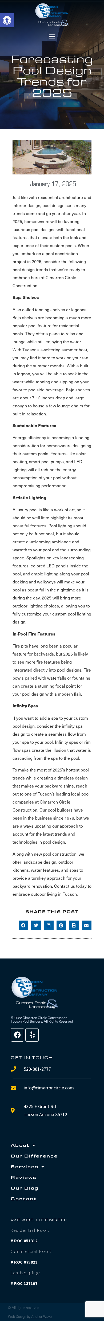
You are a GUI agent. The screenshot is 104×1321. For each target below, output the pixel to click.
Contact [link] (24, 1198)
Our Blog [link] (24, 1188)
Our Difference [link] (34, 1156)
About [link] (20, 1145)
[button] (52, 36)
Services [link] (25, 1166)
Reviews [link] (24, 1177)
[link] (7, 20)
